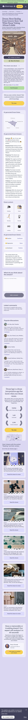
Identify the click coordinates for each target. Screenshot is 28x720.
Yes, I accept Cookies (8, 717)
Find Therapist (14, 88)
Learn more (4, 713)
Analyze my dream (15, 57)
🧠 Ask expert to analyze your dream (14, 652)
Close (25, 717)
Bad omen (11, 11)
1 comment (6, 332)
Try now (20, 6)
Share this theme (15, 61)
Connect (16, 2)
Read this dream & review (14, 474)
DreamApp (4, 11)
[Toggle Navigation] (25, 6)
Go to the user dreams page (9, 449)
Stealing (18, 11)
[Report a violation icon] (19, 65)
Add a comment (14, 295)
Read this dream (14, 502)
